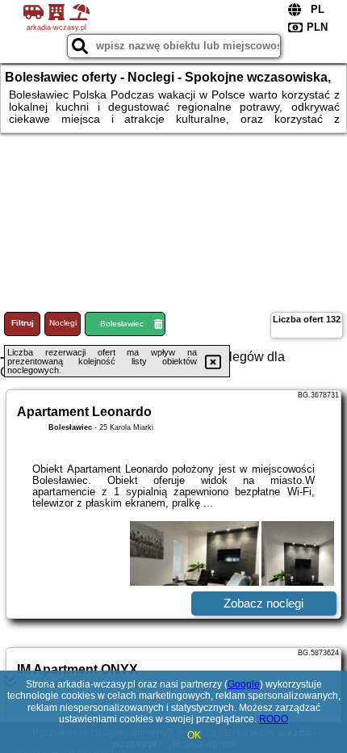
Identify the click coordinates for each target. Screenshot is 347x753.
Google (244, 684)
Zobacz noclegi (263, 603)
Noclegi (63, 322)
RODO (273, 719)
